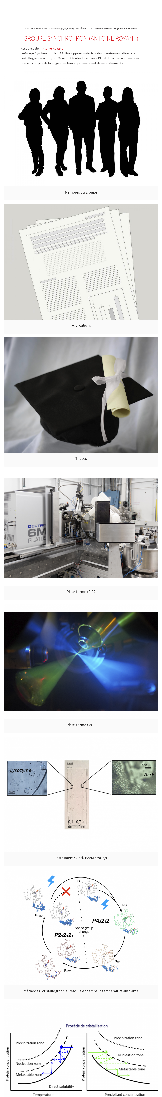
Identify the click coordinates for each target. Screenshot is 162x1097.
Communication (97, 8)
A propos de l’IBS (32, 8)
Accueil (29, 28)
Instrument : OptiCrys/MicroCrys (81, 857)
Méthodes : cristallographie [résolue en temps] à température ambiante (81, 991)
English (141, 11)
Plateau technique (73, 8)
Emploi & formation (120, 8)
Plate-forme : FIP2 (81, 591)
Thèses (81, 458)
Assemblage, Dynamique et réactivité (69, 28)
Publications (81, 325)
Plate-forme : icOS (81, 724)
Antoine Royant (52, 48)
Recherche (52, 8)
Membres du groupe (81, 192)
